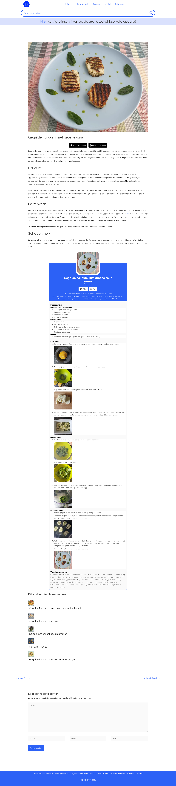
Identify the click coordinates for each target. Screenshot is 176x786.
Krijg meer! (119, 4)
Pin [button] (94, 289)
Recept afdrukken (99, 145)
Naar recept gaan (79, 145)
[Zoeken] (151, 13)
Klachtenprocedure (101, 773)
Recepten (96, 4)
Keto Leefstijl (82, 4)
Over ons (139, 773)
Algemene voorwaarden (82, 773)
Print (84, 289)
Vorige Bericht (23, 678)
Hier (43, 21)
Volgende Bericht (152, 678)
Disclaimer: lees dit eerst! (43, 773)
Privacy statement (62, 773)
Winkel (108, 4)
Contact (130, 773)
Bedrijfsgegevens (118, 773)
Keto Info (69, 4)
